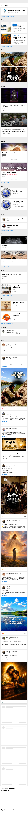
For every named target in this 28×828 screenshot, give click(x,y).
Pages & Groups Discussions (10, 333)
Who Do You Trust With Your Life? (11, 274)
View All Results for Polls (6, 295)
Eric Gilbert (15, 317)
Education (14, 35)
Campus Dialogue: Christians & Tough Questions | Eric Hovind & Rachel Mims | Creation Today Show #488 (14, 131)
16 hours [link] (7, 414)
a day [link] (7, 430)
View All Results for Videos (7, 138)
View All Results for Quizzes (7, 323)
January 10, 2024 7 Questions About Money (18, 191)
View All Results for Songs (7, 211)
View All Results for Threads (7, 337)
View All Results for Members (7, 16)
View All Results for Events (7, 182)
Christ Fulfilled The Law (9, 172)
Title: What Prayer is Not (9, 153)
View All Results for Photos (7, 83)
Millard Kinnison (10, 357)
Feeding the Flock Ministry (18, 42)
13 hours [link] (7, 358)
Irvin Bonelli (4, 276)
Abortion (4, 245)
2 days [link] (7, 522)
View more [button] (4, 351)
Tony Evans (4, 108)
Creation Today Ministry (6, 133)
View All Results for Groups (7, 266)
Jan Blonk (8, 428)
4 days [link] (7, 588)
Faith (13, 23)
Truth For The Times (12, 225)
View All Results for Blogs (6, 46)
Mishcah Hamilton (16, 305)
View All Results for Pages (7, 230)
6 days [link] (7, 652)
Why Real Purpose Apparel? (15, 219)
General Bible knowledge (16, 314)
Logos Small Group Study (9, 261)
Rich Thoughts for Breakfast (21, 195)
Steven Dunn (15, 30)
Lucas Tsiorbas (8, 332)
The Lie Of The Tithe (9, 330)
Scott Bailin (9, 413)
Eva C (14, 289)
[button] (4, 219)
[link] (14, 387)
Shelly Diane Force (10, 344)
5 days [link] (7, 638)
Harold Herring (15, 193)
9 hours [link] (7, 345)
